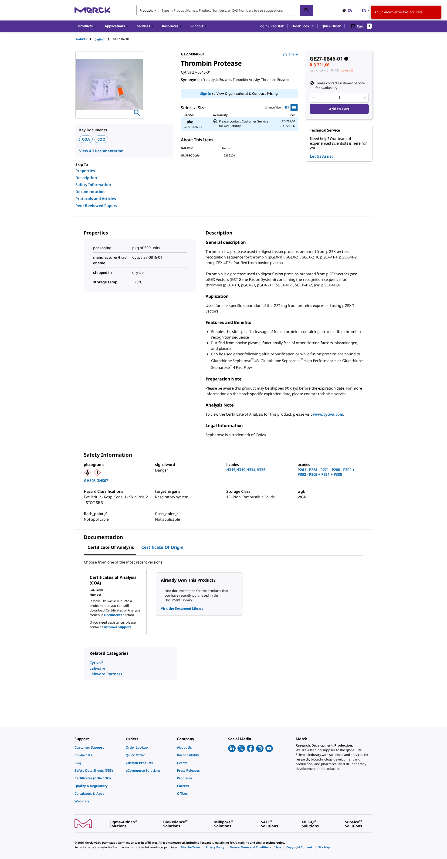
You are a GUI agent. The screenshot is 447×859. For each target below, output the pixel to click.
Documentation (90, 191)
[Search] (306, 10)
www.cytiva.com (328, 414)
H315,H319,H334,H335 (245, 469)
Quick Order (331, 26)
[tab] (84, 39)
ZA (350, 10)
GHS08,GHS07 (96, 480)
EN (364, 10)
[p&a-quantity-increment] (365, 98)
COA (86, 139)
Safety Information (93, 184)
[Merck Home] (92, 10)
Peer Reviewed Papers (96, 205)
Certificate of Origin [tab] (162, 547)
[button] (270, 26)
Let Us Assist (321, 156)
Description (86, 177)
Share (293, 54)
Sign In (205, 93)
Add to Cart (339, 109)
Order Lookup (302, 26)
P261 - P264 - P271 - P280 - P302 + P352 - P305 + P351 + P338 (326, 472)
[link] (97, 747)
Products (80, 39)
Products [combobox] (146, 10)
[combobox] (224, 10)
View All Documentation (101, 151)
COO (101, 139)
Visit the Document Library (182, 608)
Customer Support (116, 627)
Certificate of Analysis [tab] (111, 547)
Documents (113, 615)
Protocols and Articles (95, 198)
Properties (85, 170)
